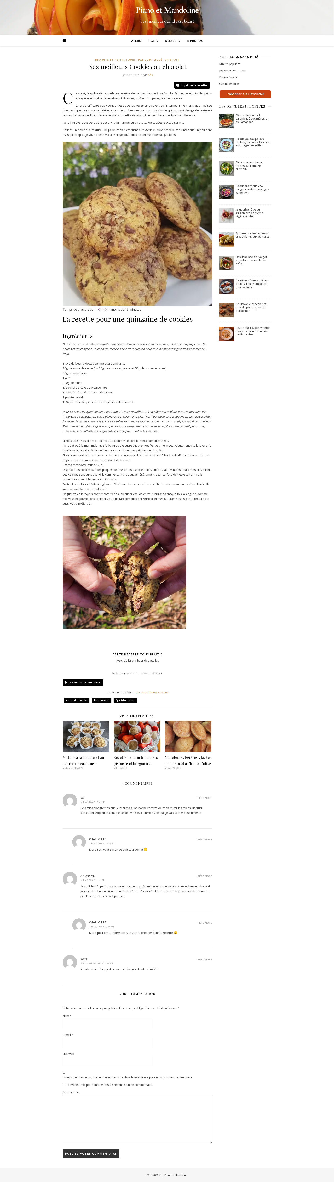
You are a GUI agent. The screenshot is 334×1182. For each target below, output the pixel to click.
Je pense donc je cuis (233, 70)
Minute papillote (229, 64)
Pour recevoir (101, 700)
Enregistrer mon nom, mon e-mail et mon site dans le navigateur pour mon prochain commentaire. (128, 1077)
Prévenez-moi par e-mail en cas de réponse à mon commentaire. (109, 1085)
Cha (150, 75)
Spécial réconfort (125, 700)
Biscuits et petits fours (115, 59)
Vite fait (172, 59)
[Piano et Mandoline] (167, 17)
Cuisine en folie (229, 84)
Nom (67, 1016)
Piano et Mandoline (175, 1175)
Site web (68, 1053)
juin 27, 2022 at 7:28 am (92, 880)
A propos (195, 40)
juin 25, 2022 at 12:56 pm (102, 843)
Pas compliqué (150, 59)
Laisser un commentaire (84, 682)
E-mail (68, 1035)
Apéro (136, 40)
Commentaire (72, 1092)
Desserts (172, 40)
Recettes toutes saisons (151, 692)
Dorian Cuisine (228, 77)
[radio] (128, 666)
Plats (153, 40)
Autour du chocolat (76, 700)
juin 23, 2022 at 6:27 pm (92, 801)
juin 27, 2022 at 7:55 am (101, 926)
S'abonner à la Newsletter (245, 94)
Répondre (205, 798)
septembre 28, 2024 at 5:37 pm (96, 963)
